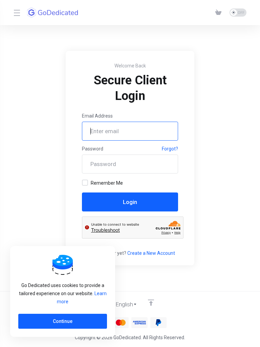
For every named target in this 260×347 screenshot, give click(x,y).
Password (92, 148)
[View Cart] (220, 12)
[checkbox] (85, 183)
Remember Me (107, 183)
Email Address (97, 116)
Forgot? (170, 148)
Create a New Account (151, 253)
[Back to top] (151, 302)
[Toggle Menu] (16, 12)
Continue (62, 321)
